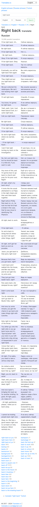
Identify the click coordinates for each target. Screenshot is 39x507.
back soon (5, 461)
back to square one (8, 463)
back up (24, 456)
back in (4, 483)
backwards (5, 458)
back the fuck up (27, 442)
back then (5, 474)
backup (4, 447)
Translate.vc (6, 3)
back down (5, 486)
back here (5, 479)
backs (3, 449)
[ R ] (27, 25)
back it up (24, 447)
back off (4, 465)
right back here (6, 440)
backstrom (5, 451)
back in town (25, 458)
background (5, 454)
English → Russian (18, 25)
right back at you (7, 438)
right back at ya (7, 442)
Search (31, 20)
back (3, 444)
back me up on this (28, 454)
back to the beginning (9, 481)
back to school (26, 449)
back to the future (7, 470)
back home (25, 451)
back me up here (7, 488)
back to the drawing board (11, 490)
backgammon (6, 456)
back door (5, 477)
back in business (7, 472)
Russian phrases (19, 8)
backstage (24, 440)
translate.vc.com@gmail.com (11, 506)
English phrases (7, 8)
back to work (25, 444)
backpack (24, 438)
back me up (5, 467)
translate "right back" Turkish (15, 496)
